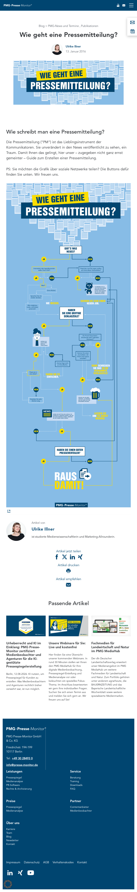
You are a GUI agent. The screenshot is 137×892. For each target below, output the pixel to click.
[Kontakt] (124, 5)
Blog (42, 26)
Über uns (12, 823)
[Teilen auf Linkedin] (72, 556)
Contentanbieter (79, 807)
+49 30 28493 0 (22, 758)
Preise (10, 801)
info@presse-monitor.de (22, 765)
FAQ (72, 789)
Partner (75, 801)
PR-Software (13, 785)
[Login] (118, 5)
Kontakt (10, 844)
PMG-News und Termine (63, 26)
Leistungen (14, 771)
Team (9, 833)
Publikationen (89, 26)
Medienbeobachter (81, 811)
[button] (8, 884)
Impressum (13, 862)
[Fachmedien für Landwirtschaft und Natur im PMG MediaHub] (111, 626)
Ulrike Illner (73, 46)
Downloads (76, 785)
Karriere (10, 829)
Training (74, 781)
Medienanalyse (14, 781)
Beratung (75, 777)
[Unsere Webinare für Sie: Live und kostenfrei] (68, 626)
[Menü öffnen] (131, 5)
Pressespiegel (14, 777)
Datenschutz (32, 862)
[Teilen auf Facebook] (56, 556)
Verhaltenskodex (63, 862)
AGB (46, 862)
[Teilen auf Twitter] (64, 556)
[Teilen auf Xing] (80, 556)
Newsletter (12, 840)
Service (75, 771)
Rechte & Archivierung (19, 789)
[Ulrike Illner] (57, 49)
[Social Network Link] (10, 874)
